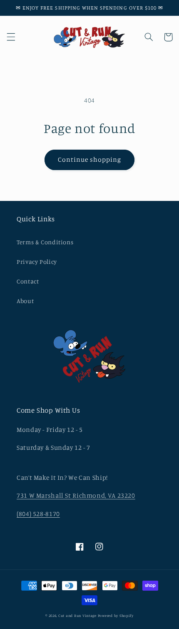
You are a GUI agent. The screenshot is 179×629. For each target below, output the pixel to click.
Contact (28, 281)
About (25, 300)
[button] (10, 37)
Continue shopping (90, 159)
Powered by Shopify (116, 615)
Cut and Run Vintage (77, 615)
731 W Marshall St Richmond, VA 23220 (76, 495)
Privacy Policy (37, 261)
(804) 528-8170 (38, 514)
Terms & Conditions (45, 242)
